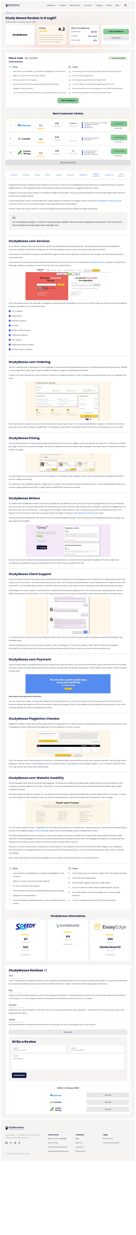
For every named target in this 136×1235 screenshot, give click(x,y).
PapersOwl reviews (85, 513)
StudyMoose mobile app (107, 201)
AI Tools (109, 5)
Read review (118, 128)
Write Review (116, 38)
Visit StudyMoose (116, 31)
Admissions (51, 5)
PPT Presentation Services (57, 1147)
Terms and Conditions (111, 1143)
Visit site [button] (108, 1095)
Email (73, 1048)
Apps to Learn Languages (57, 1138)
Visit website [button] (119, 124)
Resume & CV (75, 5)
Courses (63, 5)
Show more (68, 1032)
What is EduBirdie (41, 831)
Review (15, 1056)
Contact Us (80, 1147)
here (57, 41)
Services (17, 13)
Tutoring (99, 5)
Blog (117, 5)
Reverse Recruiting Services (58, 1151)
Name (16, 1048)
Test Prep (87, 5)
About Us (79, 1143)
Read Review (25, 955)
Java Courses (53, 1143)
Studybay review (97, 262)
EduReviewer (9, 13)
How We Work (81, 1151)
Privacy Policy (108, 1138)
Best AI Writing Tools (68, 163)
